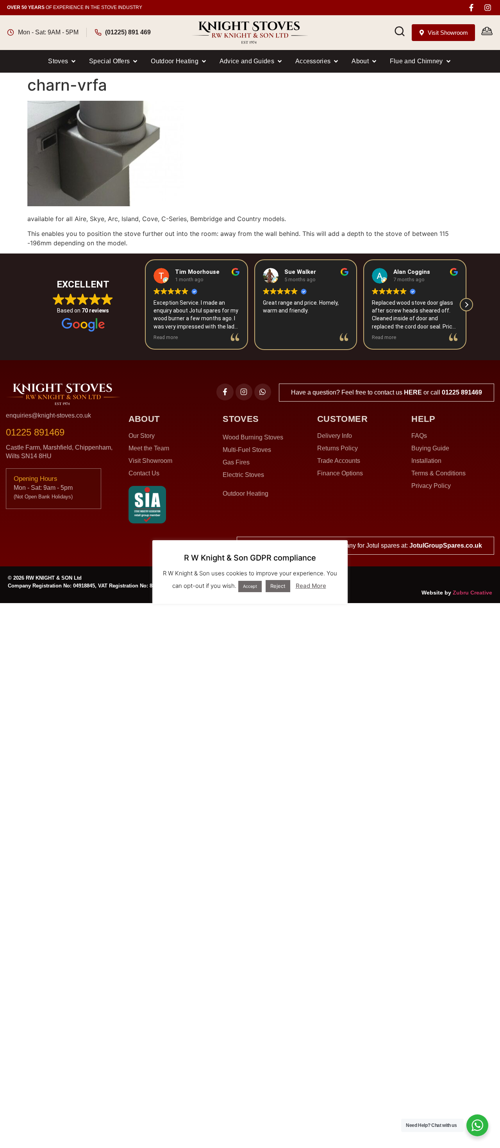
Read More (311, 585)
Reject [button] (278, 586)
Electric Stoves (243, 474)
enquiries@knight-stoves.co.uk (48, 415)
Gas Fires (236, 462)
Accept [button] (250, 586)
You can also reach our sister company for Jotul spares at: (365, 545)
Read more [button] (166, 337)
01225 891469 (462, 392)
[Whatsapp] (262, 392)
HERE (413, 392)
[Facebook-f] (471, 7)
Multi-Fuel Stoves (247, 449)
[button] (62, 61)
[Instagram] (487, 7)
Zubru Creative (472, 592)
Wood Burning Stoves (253, 437)
